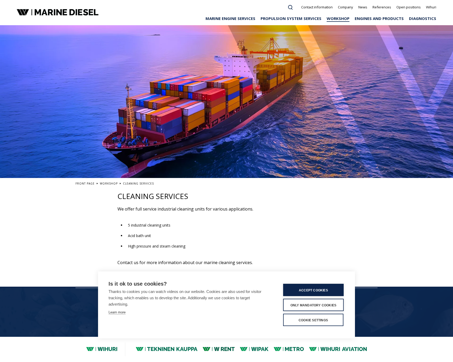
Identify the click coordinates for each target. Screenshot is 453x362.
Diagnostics (422, 18)
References (382, 7)
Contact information (317, 7)
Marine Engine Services (230, 18)
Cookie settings (313, 320)
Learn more (117, 312)
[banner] (58, 12)
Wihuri (431, 7)
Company (345, 7)
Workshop (338, 18)
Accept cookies (313, 290)
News (362, 7)
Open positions (408, 7)
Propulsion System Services (291, 18)
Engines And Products (379, 18)
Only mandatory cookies (313, 305)
